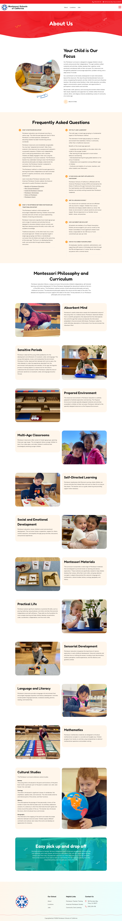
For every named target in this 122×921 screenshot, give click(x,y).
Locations (73, 7)
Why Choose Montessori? (32, 188)
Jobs (79, 7)
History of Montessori (31, 195)
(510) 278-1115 (97, 1)
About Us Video (73, 101)
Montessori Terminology (32, 192)
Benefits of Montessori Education (34, 186)
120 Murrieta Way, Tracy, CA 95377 (112, 1)
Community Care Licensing (73, 907)
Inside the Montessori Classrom (34, 190)
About (66, 7)
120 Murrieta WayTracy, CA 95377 (93, 902)
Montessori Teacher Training (74, 901)
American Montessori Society (74, 904)
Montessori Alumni (30, 197)
